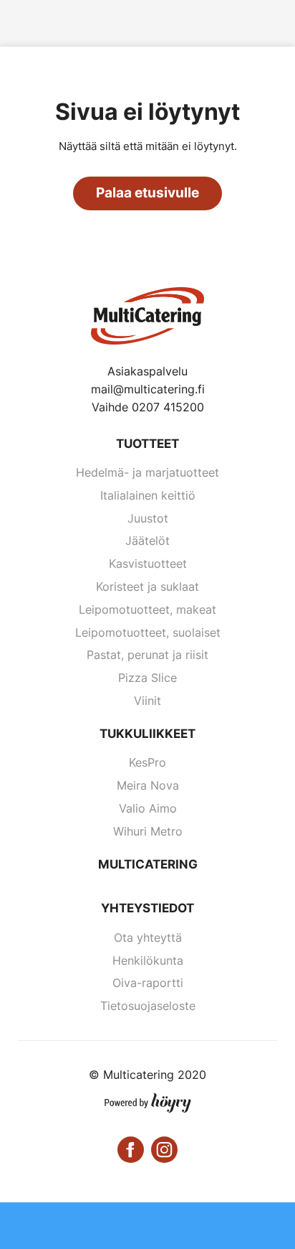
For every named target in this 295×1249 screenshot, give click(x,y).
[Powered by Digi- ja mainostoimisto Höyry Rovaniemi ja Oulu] (148, 1100)
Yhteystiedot (147, 908)
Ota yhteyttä (148, 937)
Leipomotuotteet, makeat (147, 609)
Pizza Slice (147, 677)
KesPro (147, 762)
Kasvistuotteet (148, 563)
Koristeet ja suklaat (147, 586)
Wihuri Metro (148, 831)
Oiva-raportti (147, 983)
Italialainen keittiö (147, 495)
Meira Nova (148, 785)
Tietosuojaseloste (147, 1005)
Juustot (147, 518)
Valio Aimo (148, 808)
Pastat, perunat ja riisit (147, 654)
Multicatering (148, 864)
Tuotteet (147, 443)
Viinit (147, 700)
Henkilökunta (147, 960)
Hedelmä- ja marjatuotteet (147, 472)
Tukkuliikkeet (147, 733)
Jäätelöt (147, 540)
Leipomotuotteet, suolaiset (148, 632)
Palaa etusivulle (147, 192)
